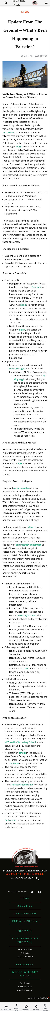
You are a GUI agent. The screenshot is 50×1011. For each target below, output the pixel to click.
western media (21, 488)
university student (26, 615)
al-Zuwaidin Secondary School (20, 742)
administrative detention (29, 544)
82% (19, 463)
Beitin (22, 329)
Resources (25, 964)
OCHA (19, 146)
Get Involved (25, 913)
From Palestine (25, 949)
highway (14, 763)
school (25, 668)
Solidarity (25, 953)
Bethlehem (11, 820)
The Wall (25, 931)
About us (25, 906)
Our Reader (25, 983)
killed (23, 304)
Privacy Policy (25, 921)
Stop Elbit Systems (25, 990)
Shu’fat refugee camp (21, 784)
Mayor (31, 527)
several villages (17, 368)
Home (25, 898)
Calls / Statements (25, 956)
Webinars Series (25, 986)
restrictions (8, 132)
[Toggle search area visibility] (4, 3)
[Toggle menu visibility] (45, 3)
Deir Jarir (36, 287)
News (25, 12)
